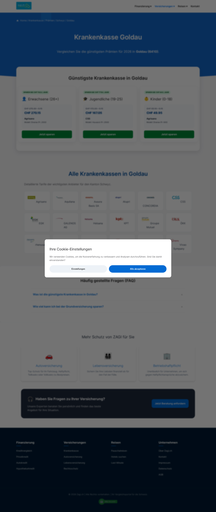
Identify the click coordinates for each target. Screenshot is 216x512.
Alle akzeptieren (138, 269)
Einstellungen (78, 269)
